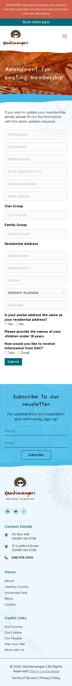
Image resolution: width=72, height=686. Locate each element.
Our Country (14, 626)
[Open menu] (64, 36)
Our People (13, 638)
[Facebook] (7, 511)
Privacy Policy (49, 678)
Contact (10, 604)
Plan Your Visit (15, 644)
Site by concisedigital (44, 671)
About (9, 581)
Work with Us (14, 650)
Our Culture (13, 632)
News (9, 598)
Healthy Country (17, 587)
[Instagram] (23, 511)
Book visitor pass (36, 22)
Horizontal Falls (16, 593)
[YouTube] (15, 511)
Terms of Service (24, 678)
